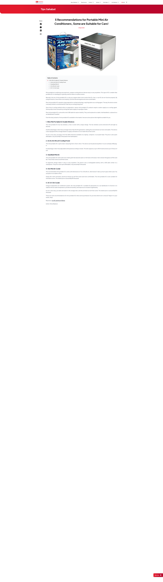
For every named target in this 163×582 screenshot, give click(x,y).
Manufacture (84, 2)
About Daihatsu (74, 2)
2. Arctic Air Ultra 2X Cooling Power (58, 82)
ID (124, 2)
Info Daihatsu (114, 2)
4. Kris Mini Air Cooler (54, 86)
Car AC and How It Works (58, 200)
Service (97, 2)
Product (90, 2)
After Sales (105, 2)
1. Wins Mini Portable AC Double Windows (58, 80)
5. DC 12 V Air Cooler (54, 88)
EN (122, 2)
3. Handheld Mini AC (54, 84)
